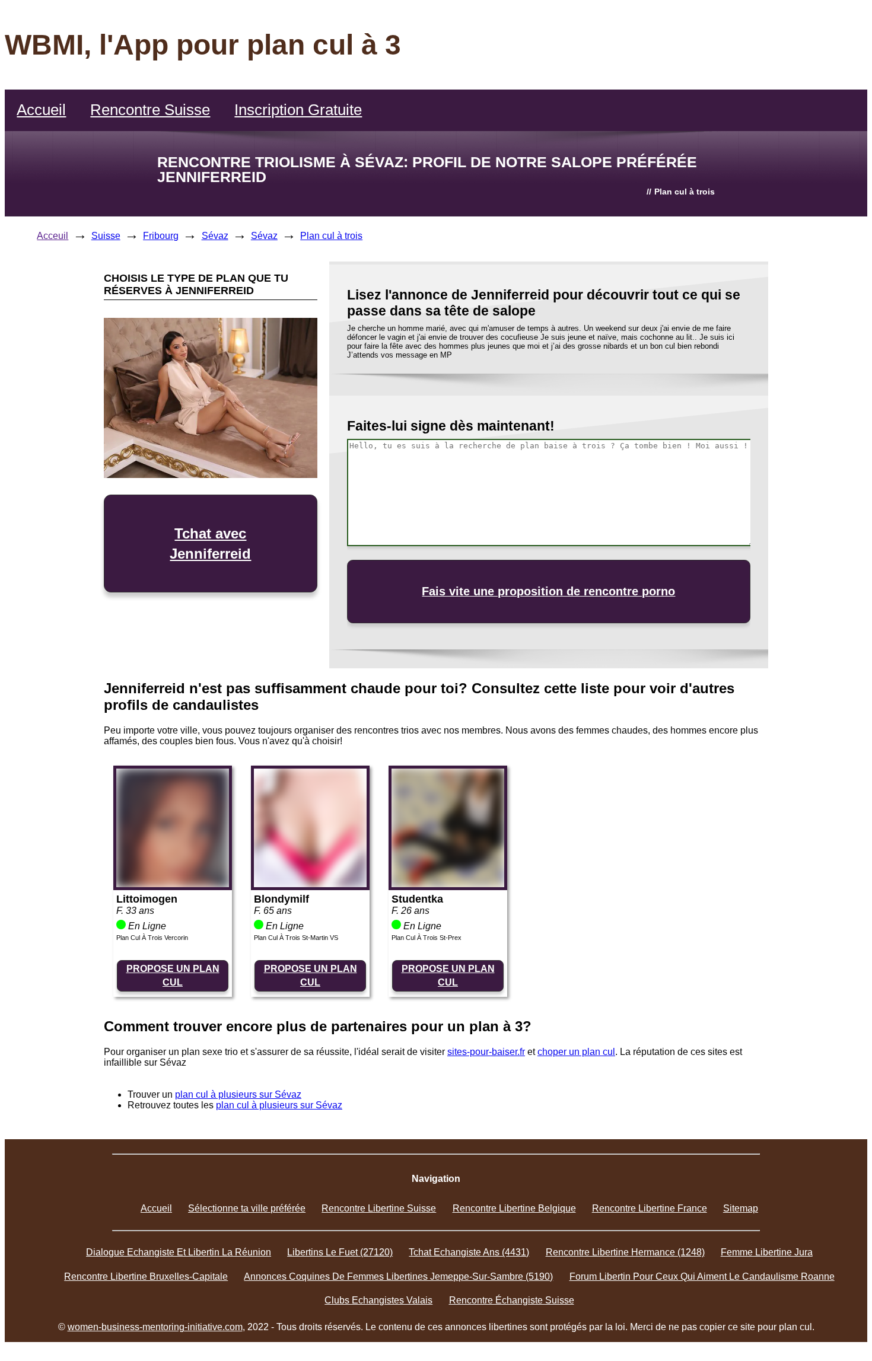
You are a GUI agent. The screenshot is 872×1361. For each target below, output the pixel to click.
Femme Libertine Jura (767, 1252)
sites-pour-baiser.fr (486, 1052)
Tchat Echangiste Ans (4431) (469, 1252)
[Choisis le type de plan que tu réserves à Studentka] (448, 884)
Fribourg (161, 236)
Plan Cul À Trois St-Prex (427, 937)
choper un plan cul (576, 1052)
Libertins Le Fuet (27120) (340, 1252)
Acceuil (52, 236)
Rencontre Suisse (150, 109)
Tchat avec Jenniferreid (210, 543)
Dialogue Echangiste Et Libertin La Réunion (178, 1252)
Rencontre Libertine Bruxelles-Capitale (146, 1276)
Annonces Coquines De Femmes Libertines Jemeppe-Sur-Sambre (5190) (398, 1276)
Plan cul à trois (331, 236)
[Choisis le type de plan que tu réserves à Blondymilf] (310, 884)
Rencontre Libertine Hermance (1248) (625, 1252)
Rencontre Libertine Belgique (514, 1208)
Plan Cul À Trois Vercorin (152, 937)
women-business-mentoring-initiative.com (155, 1327)
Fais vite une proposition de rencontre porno (548, 591)
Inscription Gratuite (298, 109)
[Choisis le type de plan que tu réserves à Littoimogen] (172, 884)
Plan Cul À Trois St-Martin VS (296, 937)
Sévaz (215, 236)
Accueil (41, 109)
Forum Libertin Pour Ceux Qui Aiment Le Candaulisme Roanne (702, 1276)
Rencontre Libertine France (649, 1208)
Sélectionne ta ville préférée (246, 1208)
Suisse (105, 236)
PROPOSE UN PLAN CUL (172, 975)
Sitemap (740, 1208)
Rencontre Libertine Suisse (379, 1208)
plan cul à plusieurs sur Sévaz (238, 1094)
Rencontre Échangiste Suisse (511, 1300)
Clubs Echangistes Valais (378, 1300)
